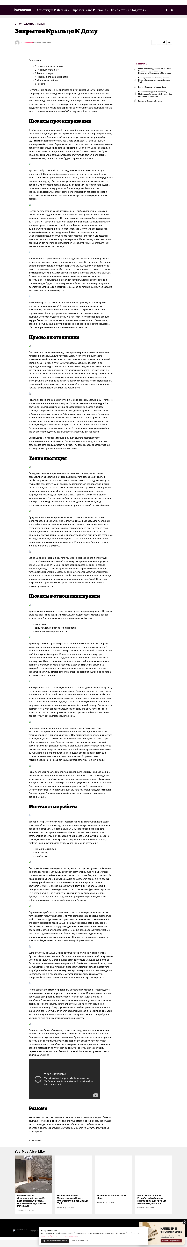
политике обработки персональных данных (59, 1236)
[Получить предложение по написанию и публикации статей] (162, 1233)
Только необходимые (80, 1241)
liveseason (28, 43)
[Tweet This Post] (159, 42)
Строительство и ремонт (89, 10)
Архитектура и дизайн (52, 10)
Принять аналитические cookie (55, 1241)
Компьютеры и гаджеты (127, 10)
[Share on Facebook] (154, 42)
